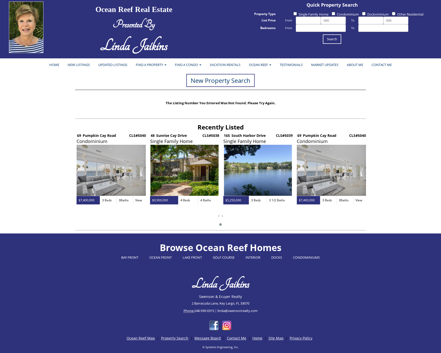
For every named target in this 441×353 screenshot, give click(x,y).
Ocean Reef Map (141, 338)
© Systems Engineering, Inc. (220, 347)
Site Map (276, 338)
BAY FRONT (129, 257)
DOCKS (276, 257)
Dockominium (378, 14)
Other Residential (410, 14)
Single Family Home (313, 14)
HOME (54, 64)
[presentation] (218, 215)
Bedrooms (268, 28)
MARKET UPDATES (324, 64)
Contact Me (236, 338)
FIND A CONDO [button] (187, 64)
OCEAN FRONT (160, 257)
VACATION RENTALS (225, 64)
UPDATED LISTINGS (112, 64)
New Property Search (220, 80)
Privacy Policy (301, 338)
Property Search (174, 338)
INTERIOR (253, 257)
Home (257, 338)
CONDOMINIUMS (306, 257)
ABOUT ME (355, 64)
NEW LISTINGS (79, 64)
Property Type (265, 14)
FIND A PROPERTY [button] (150, 64)
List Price (269, 20)
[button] (220, 224)
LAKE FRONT (192, 257)
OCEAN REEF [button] (259, 64)
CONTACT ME (382, 64)
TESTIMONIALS (291, 64)
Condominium (348, 14)
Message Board (207, 338)
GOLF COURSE (224, 257)
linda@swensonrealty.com (237, 310)
